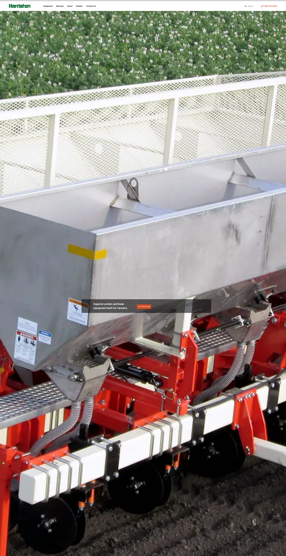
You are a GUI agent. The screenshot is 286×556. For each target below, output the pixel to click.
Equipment (48, 6)
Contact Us (91, 6)
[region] (143, 288)
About (70, 6)
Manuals (60, 6)
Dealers (79, 6)
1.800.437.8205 (270, 6)
